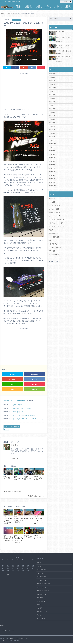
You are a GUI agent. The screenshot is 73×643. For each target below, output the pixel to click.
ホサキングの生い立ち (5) (56, 219)
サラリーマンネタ (42, 611)
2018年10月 (52, 91)
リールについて (58, 6)
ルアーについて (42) (55, 205)
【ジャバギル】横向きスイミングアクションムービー (27, 420)
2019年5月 (52, 84)
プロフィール (68, 6)
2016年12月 (52, 140)
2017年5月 (52, 122)
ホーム (3, 13)
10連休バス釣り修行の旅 (63, 59)
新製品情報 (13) (53, 233)
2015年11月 (52, 185)
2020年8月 (52, 77)
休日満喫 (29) (53, 244)
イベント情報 (41, 601)
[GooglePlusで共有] (24, 67)
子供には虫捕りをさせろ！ (63, 39)
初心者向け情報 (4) (54, 212)
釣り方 (18, 6)
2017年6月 (52, 119)
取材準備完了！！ (17, 412)
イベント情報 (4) (54, 237)
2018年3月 (52, 98)
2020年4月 (52, 81)
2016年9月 (52, 150)
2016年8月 (52, 154)
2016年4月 (52, 168)
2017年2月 (52, 133)
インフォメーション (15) (56, 223)
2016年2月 (52, 175)
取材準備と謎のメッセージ (36, 496)
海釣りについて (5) (54, 230)
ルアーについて (38, 6)
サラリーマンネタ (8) (55, 247)
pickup (6, 429)
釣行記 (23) (52, 240)
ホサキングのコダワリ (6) (56, 226)
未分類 (39, 562)
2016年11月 (52, 143)
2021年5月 (52, 74)
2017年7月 (52, 115)
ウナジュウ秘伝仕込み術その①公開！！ (24, 415)
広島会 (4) (52, 251)
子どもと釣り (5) (54, 254)
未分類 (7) (52, 198)
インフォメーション (43, 587)
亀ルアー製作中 (17, 405)
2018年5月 (52, 95)
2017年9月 (52, 108)
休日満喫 (39, 608)
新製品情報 (21, 400)
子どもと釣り (41, 618)
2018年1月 (52, 101)
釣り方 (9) (52, 202)
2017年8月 (52, 112)
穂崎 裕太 (14, 445)
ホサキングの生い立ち (43, 583)
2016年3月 (52, 171)
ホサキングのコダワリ (43, 590)
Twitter (24, 459)
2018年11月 (52, 88)
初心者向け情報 (28, 6)
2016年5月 (52, 164)
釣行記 (39, 604)
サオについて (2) (54, 209)
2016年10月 (52, 147)
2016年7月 (52, 157)
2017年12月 (52, 105)
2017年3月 (52, 129)
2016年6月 (52, 161)
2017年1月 (52, 136)
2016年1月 (52, 178)
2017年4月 (52, 126)
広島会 (39, 615)
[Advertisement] (24, 91)
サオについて (48, 6)
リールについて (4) (54, 216)
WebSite (16, 459)
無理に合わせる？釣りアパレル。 (14, 491)
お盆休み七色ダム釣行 (63, 46)
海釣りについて (41, 594)
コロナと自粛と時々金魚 (63, 52)
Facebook (31, 459)
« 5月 (7, 575)
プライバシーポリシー (7, 630)
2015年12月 (52, 182)
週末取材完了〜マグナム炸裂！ (21, 408)
